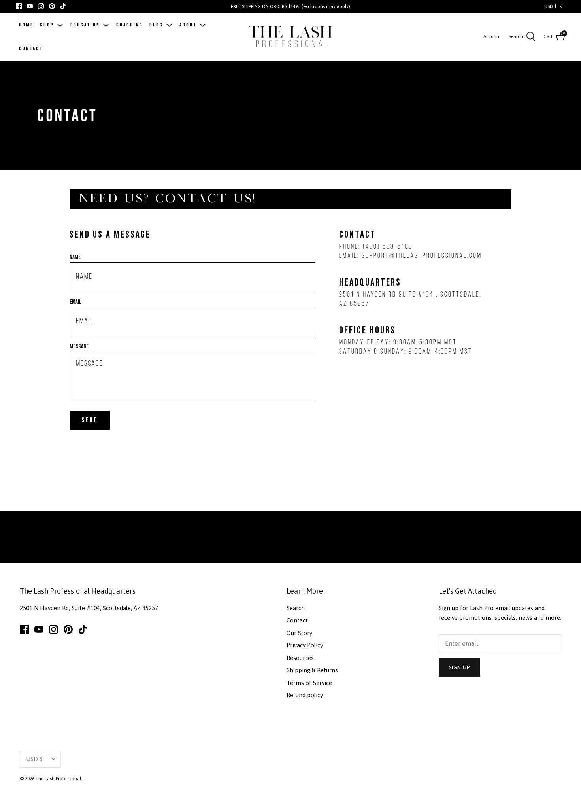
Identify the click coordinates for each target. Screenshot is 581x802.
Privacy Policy (305, 645)
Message (79, 346)
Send (89, 420)
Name (75, 257)
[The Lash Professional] (290, 37)
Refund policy (305, 695)
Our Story (299, 633)
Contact (297, 620)
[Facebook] (19, 6)
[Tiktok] (63, 6)
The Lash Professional (58, 778)
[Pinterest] (52, 6)
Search (296, 608)
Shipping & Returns (312, 670)
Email (75, 302)
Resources (300, 657)
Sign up (459, 667)
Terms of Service (309, 682)
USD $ (550, 6)
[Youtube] (30, 6)
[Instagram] (41, 6)
